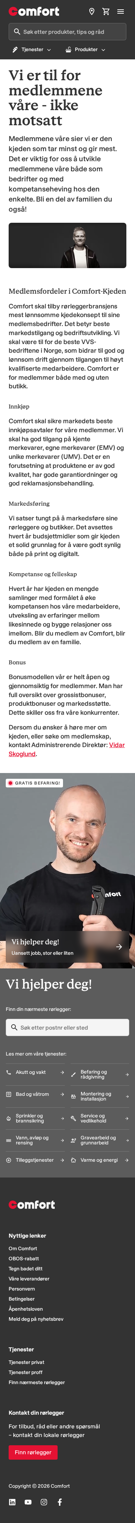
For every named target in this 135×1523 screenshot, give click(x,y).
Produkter (86, 49)
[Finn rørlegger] (92, 11)
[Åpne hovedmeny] (120, 11)
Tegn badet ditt (25, 1269)
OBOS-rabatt (24, 1259)
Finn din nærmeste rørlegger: (38, 1009)
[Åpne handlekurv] (106, 11)
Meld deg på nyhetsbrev (36, 1319)
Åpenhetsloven (26, 1309)
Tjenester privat (26, 1362)
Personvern (22, 1289)
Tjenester (32, 49)
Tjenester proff (25, 1372)
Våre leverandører (29, 1279)
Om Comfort (23, 1249)
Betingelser (22, 1299)
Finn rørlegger (33, 1452)
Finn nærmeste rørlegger (37, 1382)
